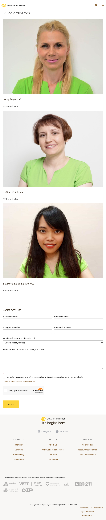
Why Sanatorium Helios (53, 450)
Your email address (63, 327)
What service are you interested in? (19, 338)
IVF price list (87, 445)
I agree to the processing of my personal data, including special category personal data (44, 377)
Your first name (10, 316)
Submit (10, 404)
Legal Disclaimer (87, 511)
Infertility (19, 445)
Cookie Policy (86, 515)
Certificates (53, 459)
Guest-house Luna (87, 454)
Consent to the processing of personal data (19, 381)
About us (53, 445)
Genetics (19, 450)
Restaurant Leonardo (87, 450)
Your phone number (12, 327)
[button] (96, 5)
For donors (19, 459)
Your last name (61, 316)
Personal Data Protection (91, 508)
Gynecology (18, 454)
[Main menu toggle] (103, 5)
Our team (53, 454)
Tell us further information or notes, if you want (24, 349)
